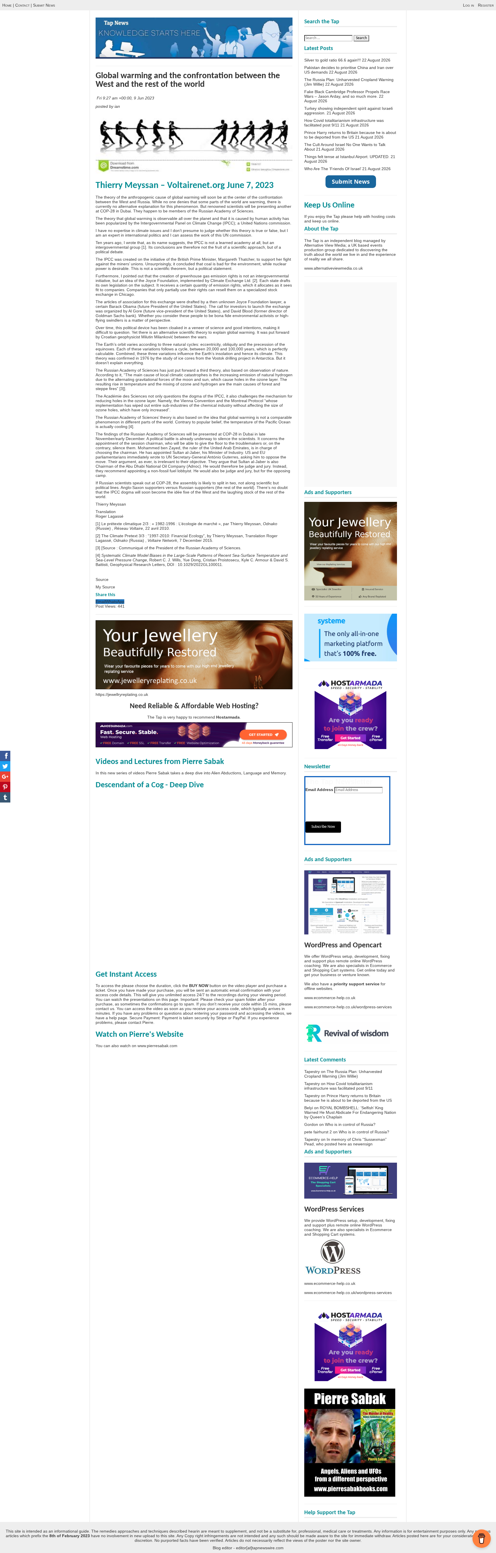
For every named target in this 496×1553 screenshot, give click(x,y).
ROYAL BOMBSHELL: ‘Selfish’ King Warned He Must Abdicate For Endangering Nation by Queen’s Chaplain (350, 1112)
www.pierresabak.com (157, 1045)
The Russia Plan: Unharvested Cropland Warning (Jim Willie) (343, 1073)
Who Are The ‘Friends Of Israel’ (332, 168)
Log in (468, 5)
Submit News (44, 5)
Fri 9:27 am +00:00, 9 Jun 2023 (126, 98)
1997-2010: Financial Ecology (176, 535)
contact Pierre (140, 1022)
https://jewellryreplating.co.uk (122, 694)
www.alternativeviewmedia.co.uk (333, 268)
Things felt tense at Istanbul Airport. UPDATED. (347, 156)
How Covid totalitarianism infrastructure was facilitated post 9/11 (338, 1086)
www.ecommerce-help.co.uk (329, 997)
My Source (105, 587)
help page (118, 1018)
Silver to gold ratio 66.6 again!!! (332, 60)
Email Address (319, 789)
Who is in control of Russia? (350, 1124)
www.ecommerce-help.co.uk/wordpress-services (348, 1007)
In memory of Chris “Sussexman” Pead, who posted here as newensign (345, 1141)
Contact (22, 5)
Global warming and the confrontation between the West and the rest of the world (188, 80)
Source (102, 579)
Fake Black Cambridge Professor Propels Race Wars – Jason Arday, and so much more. (347, 94)
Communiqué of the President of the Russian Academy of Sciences (179, 548)
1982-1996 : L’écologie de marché (186, 523)
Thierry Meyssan (111, 504)
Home (7, 5)
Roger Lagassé (109, 516)
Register (486, 5)
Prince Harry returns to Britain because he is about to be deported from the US (350, 134)
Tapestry (312, 1071)
